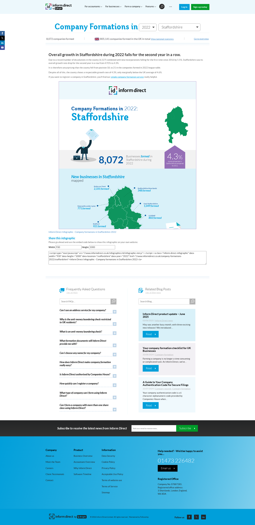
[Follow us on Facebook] (189, 517)
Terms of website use (112, 480)
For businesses (112, 6)
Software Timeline (82, 474)
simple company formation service (127, 77)
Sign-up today (200, 7)
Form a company (133, 6)
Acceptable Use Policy (112, 474)
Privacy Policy (108, 468)
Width (52, 247)
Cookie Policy (108, 462)
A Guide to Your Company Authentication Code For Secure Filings (165, 384)
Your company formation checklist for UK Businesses (167, 350)
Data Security (108, 456)
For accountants (93, 6)
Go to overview (201, 39)
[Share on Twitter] (2, 38)
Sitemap (106, 492)
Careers (49, 468)
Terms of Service (110, 486)
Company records (163, 389)
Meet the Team (53, 462)
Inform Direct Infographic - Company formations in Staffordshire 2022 (82, 232)
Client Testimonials (55, 474)
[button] (148, 27)
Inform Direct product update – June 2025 (164, 315)
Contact (49, 480)
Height (85, 247)
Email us (166, 468)
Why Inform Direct (83, 468)
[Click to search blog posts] (192, 301)
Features (150, 6)
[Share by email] (2, 47)
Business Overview (83, 456)
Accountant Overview (84, 462)
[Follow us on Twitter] (196, 517)
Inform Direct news (164, 320)
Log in (184, 7)
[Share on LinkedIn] (2, 42)
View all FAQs (72, 293)
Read (149, 334)
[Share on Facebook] (2, 33)
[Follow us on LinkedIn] (203, 517)
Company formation (164, 354)
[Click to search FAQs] (113, 301)
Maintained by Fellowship (139, 517)
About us (50, 456)
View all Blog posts (153, 293)
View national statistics (162, 39)
